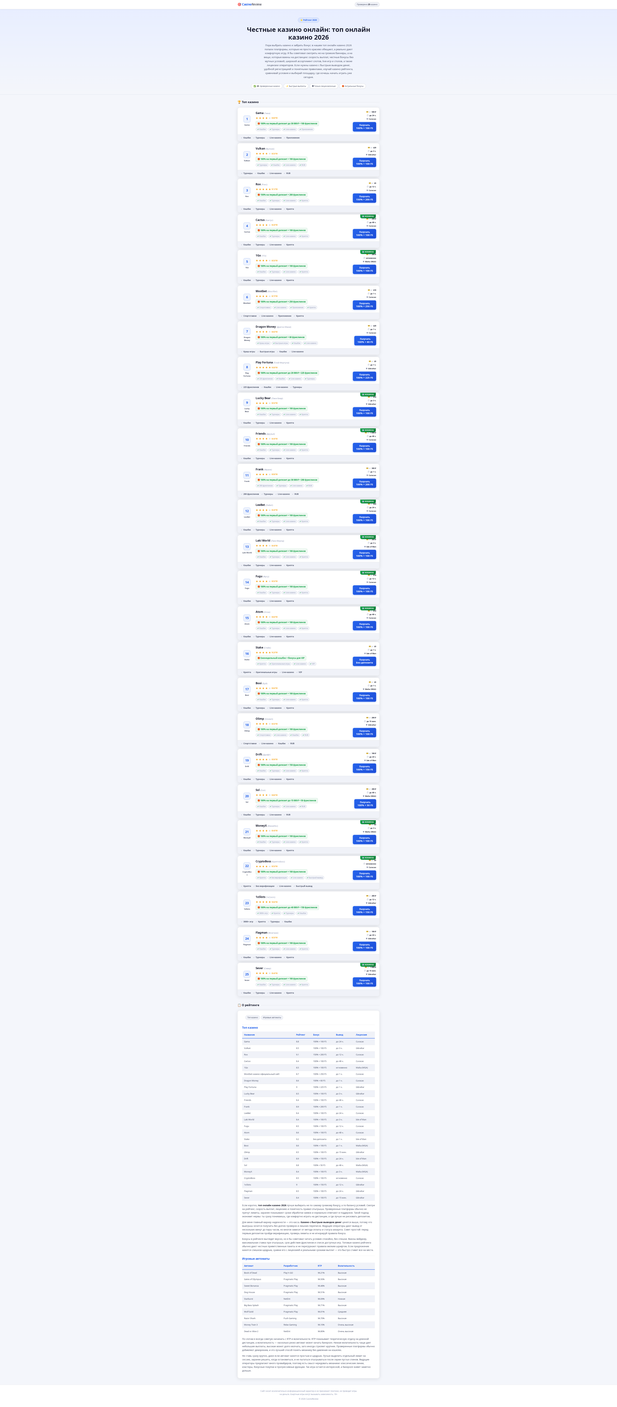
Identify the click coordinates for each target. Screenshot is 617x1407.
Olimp (264, 719)
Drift (263, 754)
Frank (264, 469)
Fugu (262, 576)
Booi (261, 683)
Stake (263, 647)
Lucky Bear (269, 398)
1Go (261, 255)
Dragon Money (273, 327)
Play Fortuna (272, 362)
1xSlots (265, 897)
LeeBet (264, 505)
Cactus (264, 220)
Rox (261, 184)
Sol (260, 790)
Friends (265, 433)
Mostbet (266, 291)
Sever (263, 968)
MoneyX (267, 825)
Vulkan (265, 148)
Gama (263, 113)
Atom (263, 612)
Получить (364, 127)
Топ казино (252, 1017)
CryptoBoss (270, 861)
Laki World (270, 540)
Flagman (267, 932)
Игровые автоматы (272, 1017)
